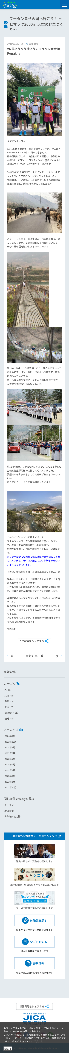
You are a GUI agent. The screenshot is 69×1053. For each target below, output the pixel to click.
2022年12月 (10, 787)
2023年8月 (9, 747)
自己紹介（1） (11, 712)
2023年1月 (9, 781)
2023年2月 (9, 776)
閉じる (7, 1048)
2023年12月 (10, 741)
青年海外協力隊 (12, 816)
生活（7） (9, 707)
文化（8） (9, 695)
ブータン (9, 805)
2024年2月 (9, 736)
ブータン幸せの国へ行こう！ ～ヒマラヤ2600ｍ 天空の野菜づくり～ (36, 24)
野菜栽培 (9, 810)
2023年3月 (9, 770)
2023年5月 (9, 758)
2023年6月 (9, 753)
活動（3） (9, 701)
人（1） (8, 689)
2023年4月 (9, 764)
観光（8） (9, 718)
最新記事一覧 (34, 656)
